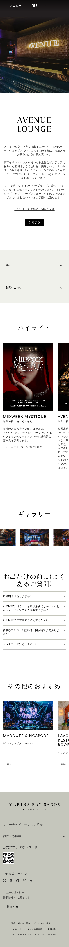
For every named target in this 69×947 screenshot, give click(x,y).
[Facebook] (18, 881)
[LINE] (25, 881)
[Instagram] (11, 881)
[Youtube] (31, 881)
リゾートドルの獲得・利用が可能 (34, 209)
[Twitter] (5, 881)
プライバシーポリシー (44, 923)
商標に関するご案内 (21, 923)
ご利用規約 (51, 929)
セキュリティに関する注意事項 (28, 929)
